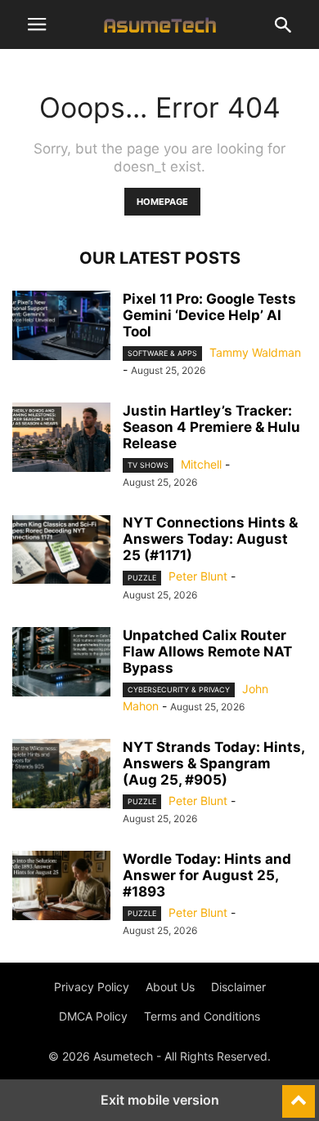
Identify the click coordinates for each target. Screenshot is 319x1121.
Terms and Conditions (202, 1016)
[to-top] (298, 1094)
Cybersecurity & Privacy (179, 689)
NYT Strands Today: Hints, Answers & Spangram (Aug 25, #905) (213, 763)
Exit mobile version (160, 1100)
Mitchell (201, 464)
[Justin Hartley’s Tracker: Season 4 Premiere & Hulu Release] (61, 439)
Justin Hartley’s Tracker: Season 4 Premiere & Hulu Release (211, 427)
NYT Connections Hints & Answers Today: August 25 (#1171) (210, 538)
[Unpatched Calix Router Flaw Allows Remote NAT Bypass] (61, 664)
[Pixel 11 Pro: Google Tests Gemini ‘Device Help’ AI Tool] (61, 327)
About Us (170, 987)
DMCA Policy (93, 1016)
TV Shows (148, 464)
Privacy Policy (91, 987)
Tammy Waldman (255, 352)
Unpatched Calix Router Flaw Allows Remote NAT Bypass (207, 651)
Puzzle (142, 577)
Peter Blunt (197, 576)
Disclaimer (238, 987)
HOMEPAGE (162, 201)
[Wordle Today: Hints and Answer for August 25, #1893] (61, 887)
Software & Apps (162, 353)
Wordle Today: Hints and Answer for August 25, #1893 (207, 875)
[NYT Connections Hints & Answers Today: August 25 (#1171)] (61, 551)
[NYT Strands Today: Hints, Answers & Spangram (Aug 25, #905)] (61, 775)
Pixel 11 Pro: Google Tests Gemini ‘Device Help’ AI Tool (209, 315)
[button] (36, 24)
